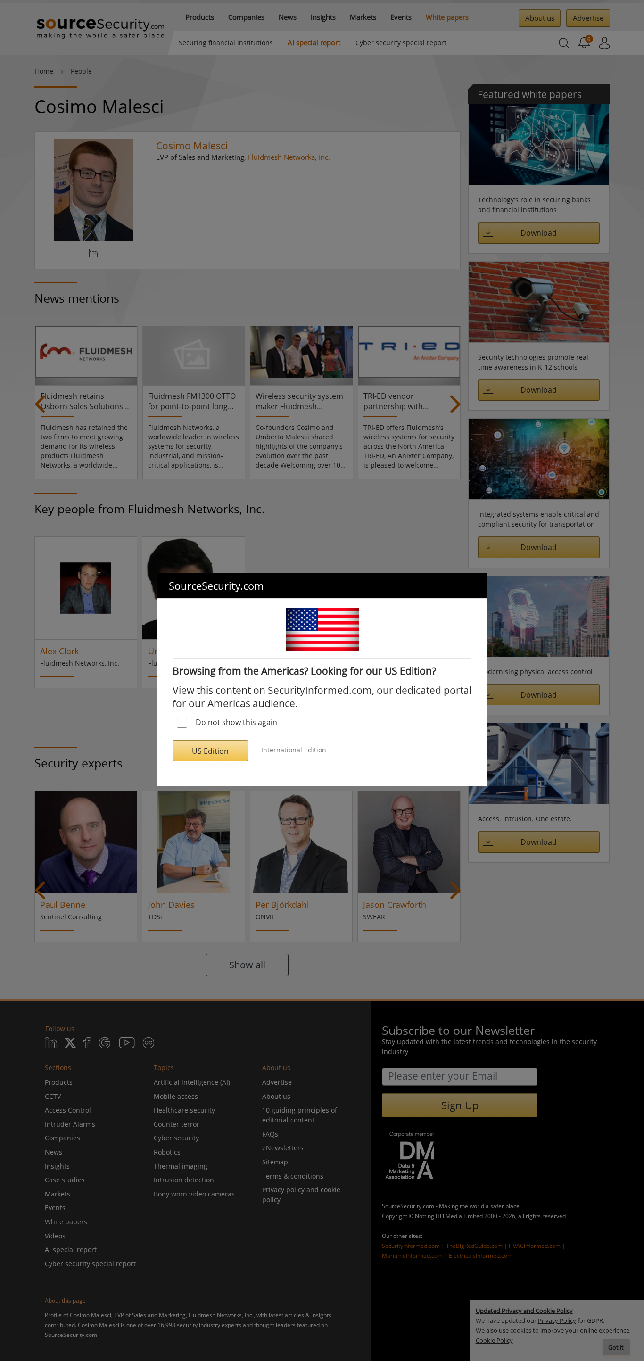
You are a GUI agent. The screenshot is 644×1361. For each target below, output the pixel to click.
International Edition (293, 749)
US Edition (210, 751)
